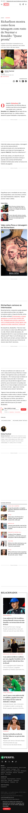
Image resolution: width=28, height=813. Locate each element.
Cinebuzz (8, 769)
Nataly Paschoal (9, 71)
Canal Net (3, 778)
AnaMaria (3, 767)
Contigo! (13, 769)
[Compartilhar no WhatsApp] (14, 81)
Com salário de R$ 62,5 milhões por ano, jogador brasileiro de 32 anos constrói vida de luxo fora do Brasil (14, 660)
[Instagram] (2, 761)
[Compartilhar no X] (20, 81)
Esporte (8, 17)
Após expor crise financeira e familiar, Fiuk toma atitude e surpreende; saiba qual (16, 518)
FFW (18, 769)
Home (2, 17)
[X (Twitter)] (9, 761)
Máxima (3, 772)
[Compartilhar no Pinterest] (26, 81)
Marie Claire (4, 780)
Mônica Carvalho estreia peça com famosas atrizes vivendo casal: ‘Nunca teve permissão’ (17, 544)
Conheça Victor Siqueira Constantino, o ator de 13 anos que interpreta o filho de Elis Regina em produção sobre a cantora (17, 536)
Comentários (5, 76)
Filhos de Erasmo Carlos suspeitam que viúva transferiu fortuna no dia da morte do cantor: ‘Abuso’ (17, 553)
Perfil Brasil (9, 772)
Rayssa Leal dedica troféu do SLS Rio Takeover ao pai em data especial (13, 736)
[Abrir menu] (2, 4)
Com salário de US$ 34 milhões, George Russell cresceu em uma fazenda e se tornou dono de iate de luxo (13, 621)
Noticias (10, 780)
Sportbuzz (20, 772)
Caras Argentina (11, 778)
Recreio (15, 772)
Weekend (12, 782)
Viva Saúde (8, 774)
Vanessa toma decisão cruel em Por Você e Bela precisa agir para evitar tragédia (17, 527)
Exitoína (18, 778)
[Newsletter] (23, 4)
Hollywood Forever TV (6, 771)
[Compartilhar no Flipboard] (23, 81)
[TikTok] (16, 761)
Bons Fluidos (22, 767)
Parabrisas (16, 780)
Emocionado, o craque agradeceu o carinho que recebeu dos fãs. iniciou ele (13, 320)
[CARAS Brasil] (6, 4)
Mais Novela (17, 771)
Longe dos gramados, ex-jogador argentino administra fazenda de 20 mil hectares (17, 509)
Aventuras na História (12, 767)
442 (17, 782)
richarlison (6, 420)
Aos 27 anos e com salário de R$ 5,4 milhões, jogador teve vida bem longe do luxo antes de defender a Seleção (13, 698)
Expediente (4, 786)
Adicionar (23, 409)
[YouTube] (12, 761)
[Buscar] (20, 4)
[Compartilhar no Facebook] (17, 81)
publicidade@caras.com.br (7, 797)
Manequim (23, 771)
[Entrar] (26, 4)
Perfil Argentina (5, 782)
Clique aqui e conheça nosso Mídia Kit (10, 799)
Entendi (6, 808)
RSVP (2, 774)
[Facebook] (5, 761)
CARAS (3, 769)
